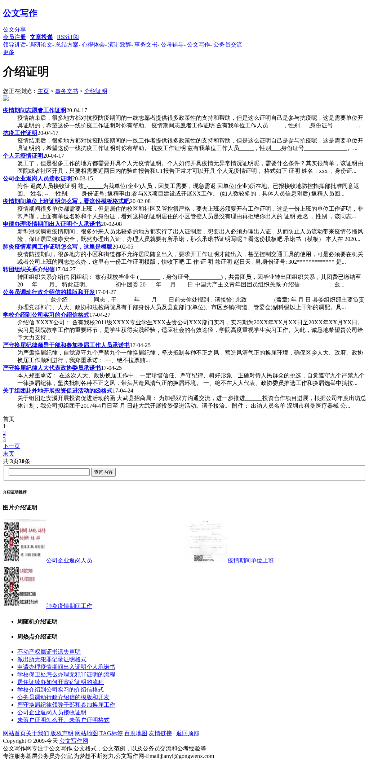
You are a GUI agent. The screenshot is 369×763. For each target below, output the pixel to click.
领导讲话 (14, 44)
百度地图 (135, 733)
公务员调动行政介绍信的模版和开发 (63, 697)
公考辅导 (172, 44)
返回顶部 (187, 733)
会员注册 (14, 37)
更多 (8, 52)
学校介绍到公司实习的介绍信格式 (60, 690)
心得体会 (93, 44)
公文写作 (20, 13)
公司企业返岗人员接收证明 (51, 712)
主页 (43, 91)
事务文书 (145, 44)
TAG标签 (111, 733)
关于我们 (37, 733)
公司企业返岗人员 (69, 560)
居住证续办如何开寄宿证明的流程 (60, 682)
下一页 (11, 446)
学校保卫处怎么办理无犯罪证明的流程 (66, 674)
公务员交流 (227, 44)
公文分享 (14, 29)
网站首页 (14, 733)
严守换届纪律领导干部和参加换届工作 (66, 705)
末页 (8, 454)
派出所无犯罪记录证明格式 (51, 659)
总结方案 (67, 44)
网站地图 (86, 733)
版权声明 (62, 733)
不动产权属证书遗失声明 (49, 652)
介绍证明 (95, 91)
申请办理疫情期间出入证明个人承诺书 (66, 667)
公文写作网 (73, 741)
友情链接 (160, 733)
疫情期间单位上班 (251, 560)
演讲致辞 (119, 44)
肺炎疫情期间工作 (69, 606)
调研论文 (40, 44)
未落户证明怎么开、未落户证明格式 (63, 720)
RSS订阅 (68, 37)
